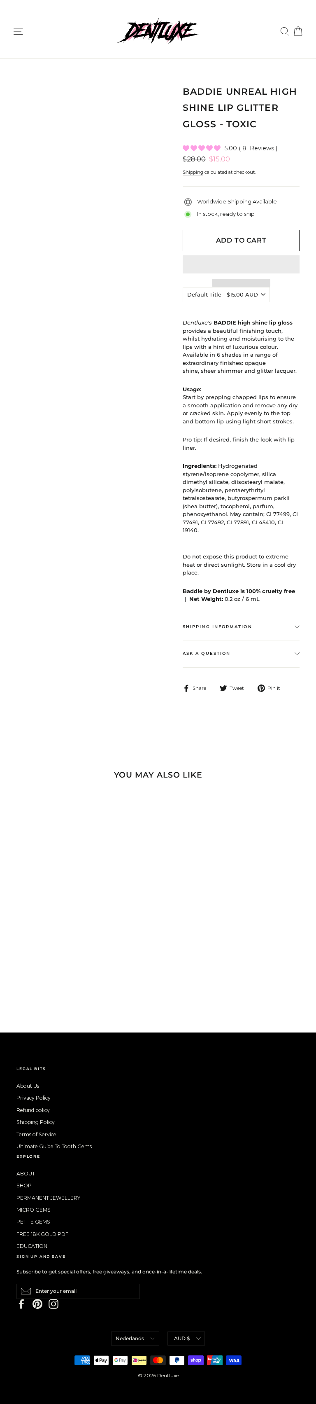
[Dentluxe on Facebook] (21, 1304)
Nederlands (130, 1338)
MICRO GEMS (33, 1210)
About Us (27, 1086)
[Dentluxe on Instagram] (53, 1304)
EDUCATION (31, 1246)
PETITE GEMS (33, 1222)
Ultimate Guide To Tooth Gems (54, 1146)
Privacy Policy (33, 1098)
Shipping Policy (35, 1122)
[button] (241, 264)
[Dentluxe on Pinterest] (37, 1304)
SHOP (24, 1185)
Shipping (193, 172)
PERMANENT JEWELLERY (48, 1198)
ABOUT (25, 1173)
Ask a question (206, 653)
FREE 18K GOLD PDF (42, 1234)
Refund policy (33, 1110)
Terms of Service (36, 1134)
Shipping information (217, 626)
